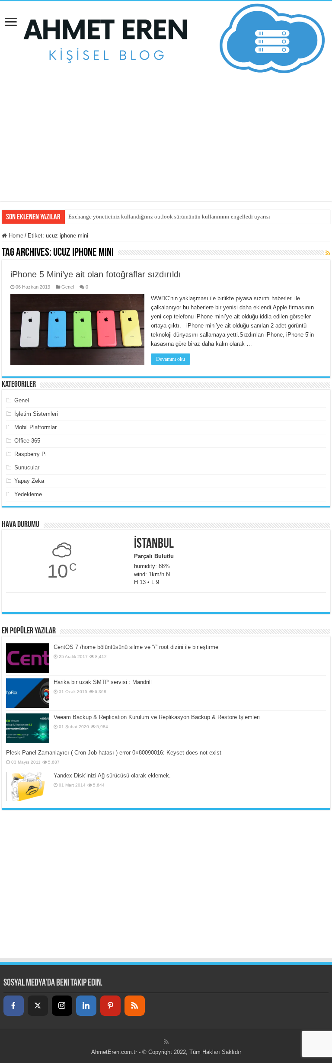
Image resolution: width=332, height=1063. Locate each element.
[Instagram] (62, 1006)
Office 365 (27, 440)
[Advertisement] (166, 140)
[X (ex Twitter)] (38, 1006)
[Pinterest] (110, 1006)
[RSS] (134, 1006)
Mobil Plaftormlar (35, 427)
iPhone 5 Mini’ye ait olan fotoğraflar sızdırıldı (95, 274)
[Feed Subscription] (328, 253)
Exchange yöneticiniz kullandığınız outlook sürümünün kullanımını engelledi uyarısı (169, 216)
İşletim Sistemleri (36, 414)
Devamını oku (170, 359)
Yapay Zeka (29, 481)
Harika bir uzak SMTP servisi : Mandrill (103, 682)
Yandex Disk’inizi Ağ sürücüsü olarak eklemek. (112, 775)
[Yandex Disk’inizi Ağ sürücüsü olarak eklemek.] (27, 786)
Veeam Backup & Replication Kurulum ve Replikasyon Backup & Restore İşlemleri (157, 717)
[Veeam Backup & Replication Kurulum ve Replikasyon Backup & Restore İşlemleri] (27, 728)
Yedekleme (28, 494)
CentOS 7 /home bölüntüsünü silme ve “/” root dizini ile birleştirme (136, 647)
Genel (67, 286)
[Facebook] (13, 1006)
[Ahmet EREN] (166, 38)
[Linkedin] (86, 1006)
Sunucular (26, 467)
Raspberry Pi (30, 454)
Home (15, 235)
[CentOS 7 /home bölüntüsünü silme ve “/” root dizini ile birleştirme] (27, 658)
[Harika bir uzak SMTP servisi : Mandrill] (27, 693)
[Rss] (166, 1042)
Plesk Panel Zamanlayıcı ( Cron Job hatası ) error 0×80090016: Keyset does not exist (113, 752)
